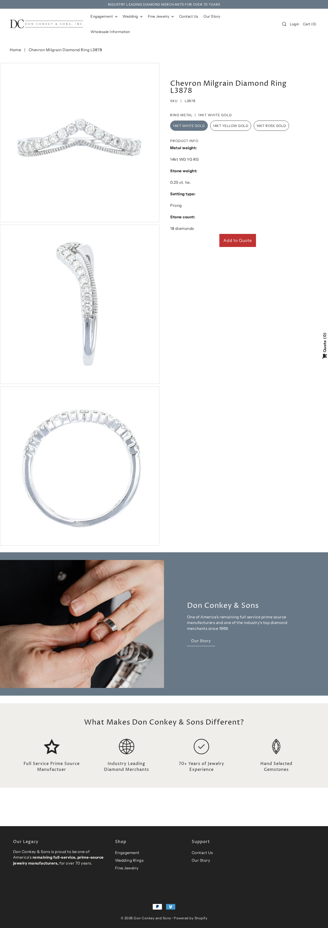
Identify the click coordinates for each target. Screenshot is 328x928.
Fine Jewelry (159, 16)
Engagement (102, 16)
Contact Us (202, 852)
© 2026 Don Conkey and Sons (146, 918)
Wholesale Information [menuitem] (110, 31)
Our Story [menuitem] (211, 16)
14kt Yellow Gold (230, 126)
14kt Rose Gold (271, 126)
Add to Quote (237, 240)
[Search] (284, 24)
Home (15, 49)
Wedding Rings (129, 860)
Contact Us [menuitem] (188, 16)
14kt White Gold (189, 126)
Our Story (201, 860)
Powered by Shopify (190, 918)
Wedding (130, 16)
